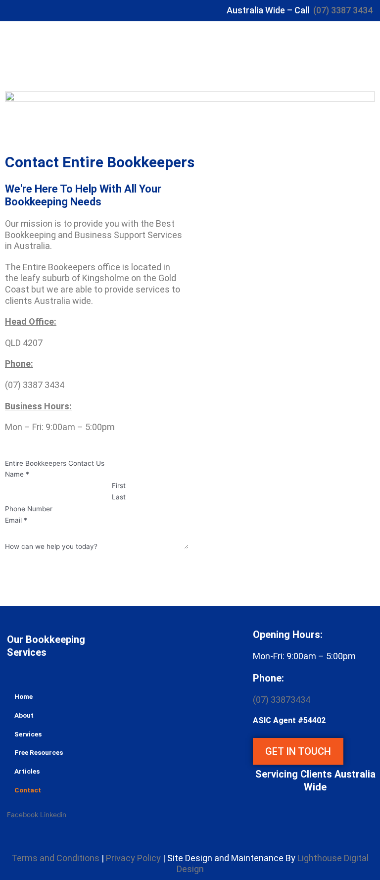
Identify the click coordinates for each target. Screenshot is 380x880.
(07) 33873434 (281, 699)
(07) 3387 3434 (343, 10)
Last (119, 497)
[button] (269, 54)
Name (17, 474)
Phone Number (28, 509)
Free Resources (38, 752)
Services (28, 734)
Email (16, 520)
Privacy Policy (133, 858)
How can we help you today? (51, 546)
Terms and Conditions (55, 858)
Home (23, 696)
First (119, 485)
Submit (16, 558)
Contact (27, 790)
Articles (27, 771)
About (24, 715)
